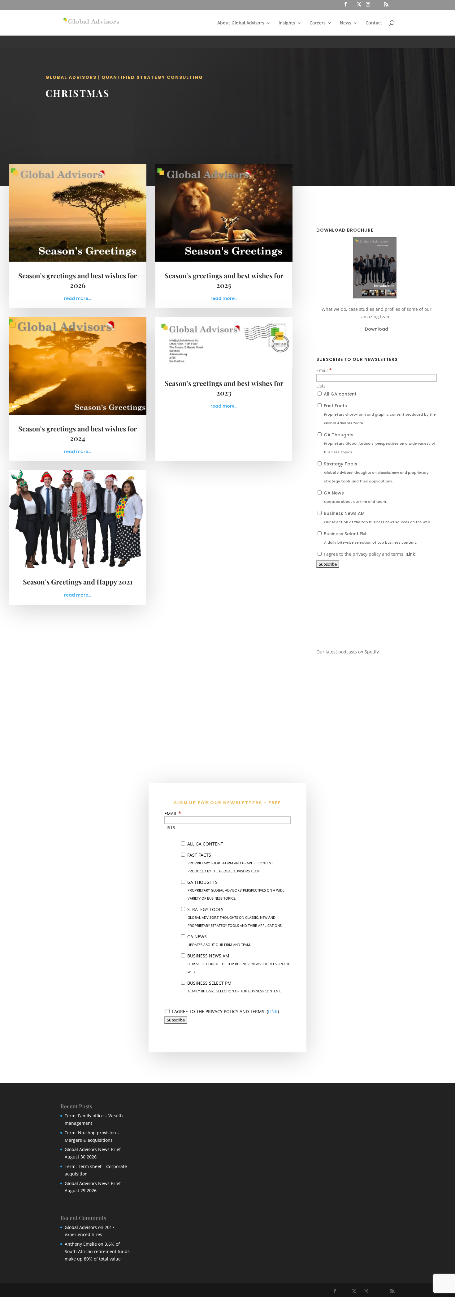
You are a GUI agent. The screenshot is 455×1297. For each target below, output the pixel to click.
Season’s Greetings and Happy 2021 (77, 581)
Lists (321, 386)
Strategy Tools (376, 472)
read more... (77, 298)
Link (411, 554)
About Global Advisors (240, 23)
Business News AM (377, 517)
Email (324, 370)
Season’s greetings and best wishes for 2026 (77, 280)
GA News (355, 497)
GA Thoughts (379, 443)
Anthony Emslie (81, 1244)
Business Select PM (370, 538)
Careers (318, 23)
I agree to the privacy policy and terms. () (369, 554)
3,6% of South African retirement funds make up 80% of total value (97, 1251)
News (345, 23)
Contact (374, 23)
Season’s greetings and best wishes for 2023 (224, 388)
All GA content (340, 394)
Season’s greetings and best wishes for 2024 (77, 433)
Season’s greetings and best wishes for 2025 (224, 280)
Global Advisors (81, 1227)
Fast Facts (379, 414)
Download (376, 329)
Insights (287, 23)
